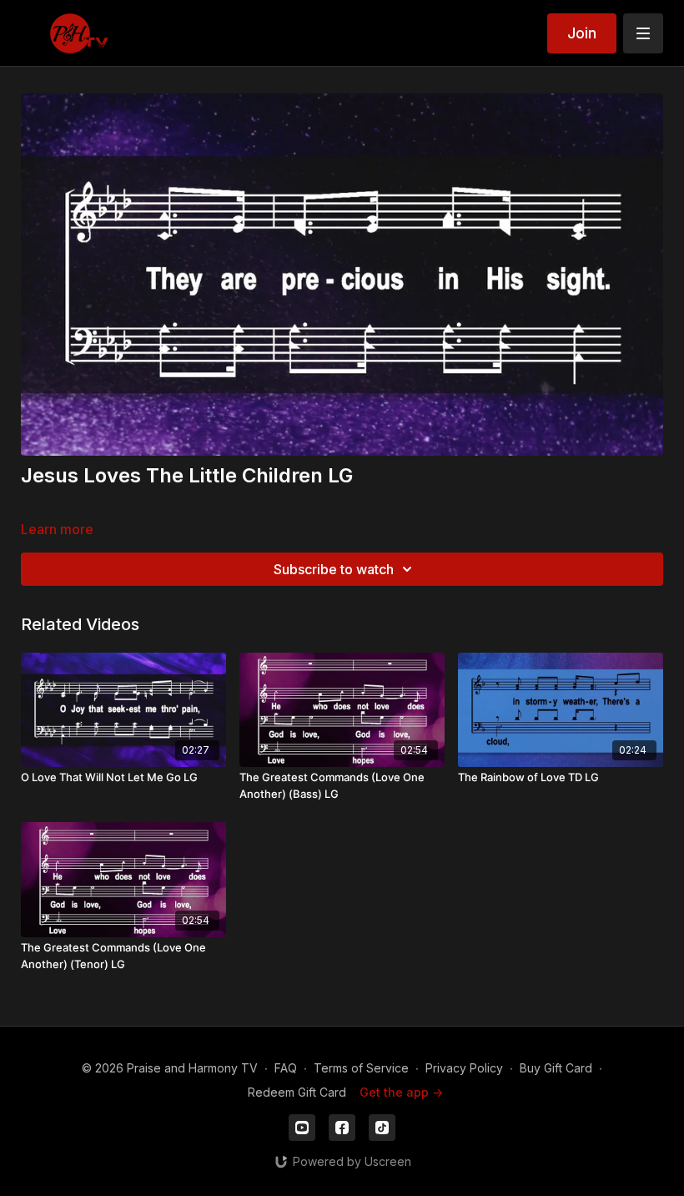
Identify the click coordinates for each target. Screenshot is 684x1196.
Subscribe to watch (334, 569)
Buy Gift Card (556, 1068)
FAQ (285, 1068)
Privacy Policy (464, 1068)
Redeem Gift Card (297, 1092)
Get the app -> (401, 1092)
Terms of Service (361, 1068)
